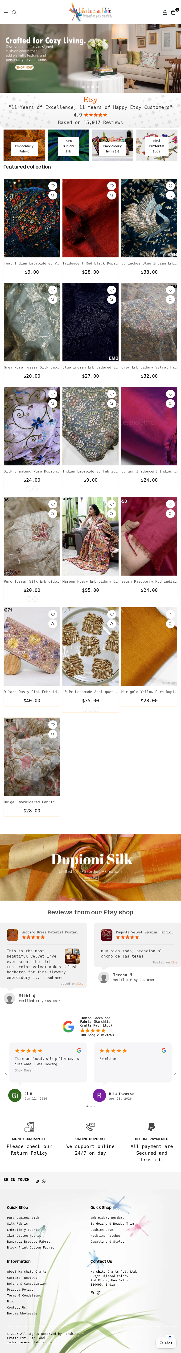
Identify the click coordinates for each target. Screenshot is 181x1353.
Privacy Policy (20, 1289)
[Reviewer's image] (72, 960)
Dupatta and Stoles (107, 1241)
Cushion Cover (102, 1230)
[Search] (14, 12)
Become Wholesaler (23, 1313)
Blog (11, 1301)
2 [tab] (88, 87)
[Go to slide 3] (94, 1106)
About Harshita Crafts (27, 1271)
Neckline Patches (105, 1235)
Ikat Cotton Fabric (24, 1235)
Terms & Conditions (24, 1295)
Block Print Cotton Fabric (30, 1247)
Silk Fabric (17, 1223)
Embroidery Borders (107, 1217)
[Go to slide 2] (91, 1106)
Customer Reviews (22, 1277)
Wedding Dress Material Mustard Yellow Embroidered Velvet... (51, 932)
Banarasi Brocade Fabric (28, 1241)
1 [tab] (83, 87)
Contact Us (16, 1307)
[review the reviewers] (79, 1051)
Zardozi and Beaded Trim (112, 1223)
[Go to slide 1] (87, 1106)
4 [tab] (97, 87)
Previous (7, 58)
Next (174, 58)
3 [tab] (92, 87)
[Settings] (164, 12)
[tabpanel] (90, 58)
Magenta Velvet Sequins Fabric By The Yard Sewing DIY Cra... (145, 932)
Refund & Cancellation (27, 1283)
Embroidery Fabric (23, 1230)
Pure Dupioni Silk (23, 1217)
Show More (23, 1070)
